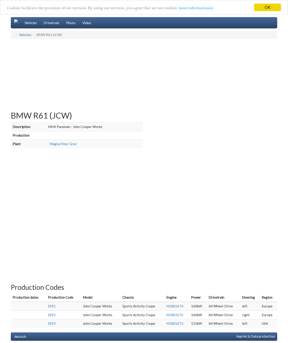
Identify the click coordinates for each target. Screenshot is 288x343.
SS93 (52, 323)
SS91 (52, 306)
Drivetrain (51, 23)
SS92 (52, 315)
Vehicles (31, 23)
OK (267, 7)
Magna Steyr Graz (62, 144)
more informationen (196, 8)
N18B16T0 (174, 306)
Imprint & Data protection (255, 336)
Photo (71, 23)
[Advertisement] (144, 72)
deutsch (19, 336)
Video (86, 23)
